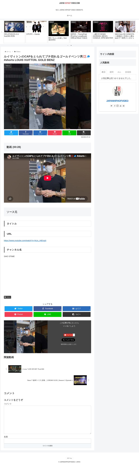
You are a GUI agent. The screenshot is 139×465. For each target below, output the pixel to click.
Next (137, 32)
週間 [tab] (111, 72)
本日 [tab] (103, 72)
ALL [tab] (119, 72)
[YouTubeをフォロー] (120, 106)
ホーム (69, 458)
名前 (6, 437)
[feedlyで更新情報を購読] (123, 106)
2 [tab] (71, 45)
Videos (8, 297)
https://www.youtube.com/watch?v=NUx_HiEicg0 (25, 240)
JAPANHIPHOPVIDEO (117, 101)
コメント (8, 404)
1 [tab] (68, 45)
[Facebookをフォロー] (114, 106)
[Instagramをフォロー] (117, 106)
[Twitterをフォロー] (111, 106)
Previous (2, 32)
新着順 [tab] (128, 72)
